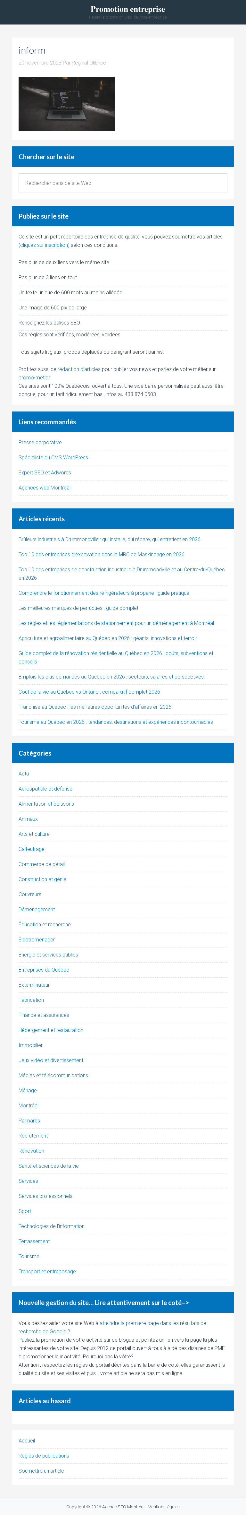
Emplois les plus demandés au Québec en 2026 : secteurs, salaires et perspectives (111, 677)
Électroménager (37, 940)
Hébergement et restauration (51, 1030)
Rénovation (31, 1151)
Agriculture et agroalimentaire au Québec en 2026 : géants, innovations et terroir (108, 638)
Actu (24, 774)
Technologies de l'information (52, 1226)
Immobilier (31, 1045)
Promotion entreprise (128, 9)
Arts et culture (34, 834)
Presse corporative (40, 442)
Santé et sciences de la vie (49, 1166)
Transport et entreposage (47, 1271)
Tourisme (29, 1256)
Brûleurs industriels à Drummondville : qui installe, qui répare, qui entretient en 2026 (110, 539)
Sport (25, 1211)
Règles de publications (44, 1456)
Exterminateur (34, 985)
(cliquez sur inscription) (44, 245)
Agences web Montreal (44, 488)
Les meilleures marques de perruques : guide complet (78, 608)
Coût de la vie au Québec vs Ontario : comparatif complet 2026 (89, 692)
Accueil (27, 1441)
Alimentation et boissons (46, 804)
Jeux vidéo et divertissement (51, 1060)
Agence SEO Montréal (123, 1506)
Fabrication (31, 1000)
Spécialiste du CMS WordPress (53, 457)
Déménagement (37, 909)
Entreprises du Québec (44, 970)
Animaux (28, 819)
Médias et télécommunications (53, 1075)
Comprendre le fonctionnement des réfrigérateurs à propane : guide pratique (104, 593)
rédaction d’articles (79, 369)
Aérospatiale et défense (45, 789)
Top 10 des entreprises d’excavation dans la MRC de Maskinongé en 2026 (101, 554)
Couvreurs (30, 894)
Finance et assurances (44, 1015)
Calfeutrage (32, 849)
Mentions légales (164, 1506)
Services (28, 1181)
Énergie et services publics (48, 955)
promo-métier (34, 378)
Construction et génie (42, 879)
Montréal (28, 1106)
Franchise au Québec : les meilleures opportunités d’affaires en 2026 (95, 707)
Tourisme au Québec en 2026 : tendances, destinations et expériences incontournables (116, 722)
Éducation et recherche (45, 925)
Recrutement (33, 1136)
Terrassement (34, 1241)
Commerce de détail (42, 864)
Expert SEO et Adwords (45, 473)
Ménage (28, 1090)
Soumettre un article (41, 1471)
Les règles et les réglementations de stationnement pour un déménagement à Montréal (116, 623)
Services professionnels (45, 1196)
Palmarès (29, 1121)
